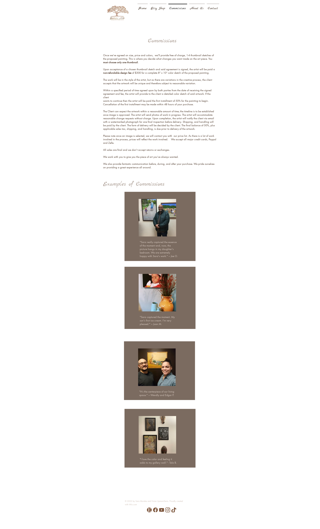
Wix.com (133, 504)
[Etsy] (149, 509)
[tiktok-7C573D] (173, 509)
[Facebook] (155, 509)
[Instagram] (167, 509)
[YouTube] (161, 509)
